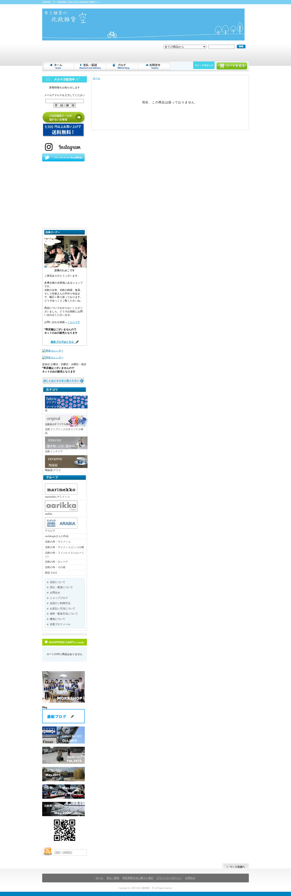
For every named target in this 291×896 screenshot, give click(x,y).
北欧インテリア (54, 451)
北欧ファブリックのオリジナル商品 (64, 431)
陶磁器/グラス (53, 470)
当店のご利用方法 (60, 603)
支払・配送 (113, 877)
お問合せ (154, 66)
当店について (57, 582)
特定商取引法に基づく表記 (137, 877)
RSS (57, 852)
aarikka (48, 513)
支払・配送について (90, 66)
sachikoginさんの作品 (57, 536)
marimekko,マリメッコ (57, 496)
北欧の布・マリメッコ (58, 541)
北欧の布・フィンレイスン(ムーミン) (64, 554)
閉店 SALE (51, 572)
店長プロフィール (60, 624)
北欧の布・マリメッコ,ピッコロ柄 (64, 547)
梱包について (57, 618)
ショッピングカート (232, 66)
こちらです (73, 322)
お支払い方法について (62, 608)
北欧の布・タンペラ (56, 561)
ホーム (58, 66)
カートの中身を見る (64, 642)
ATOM (67, 852)
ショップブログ (122, 66)
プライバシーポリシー (169, 877)
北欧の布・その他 (55, 567)
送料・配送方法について (64, 613)
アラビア (50, 530)
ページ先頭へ (236, 866)
